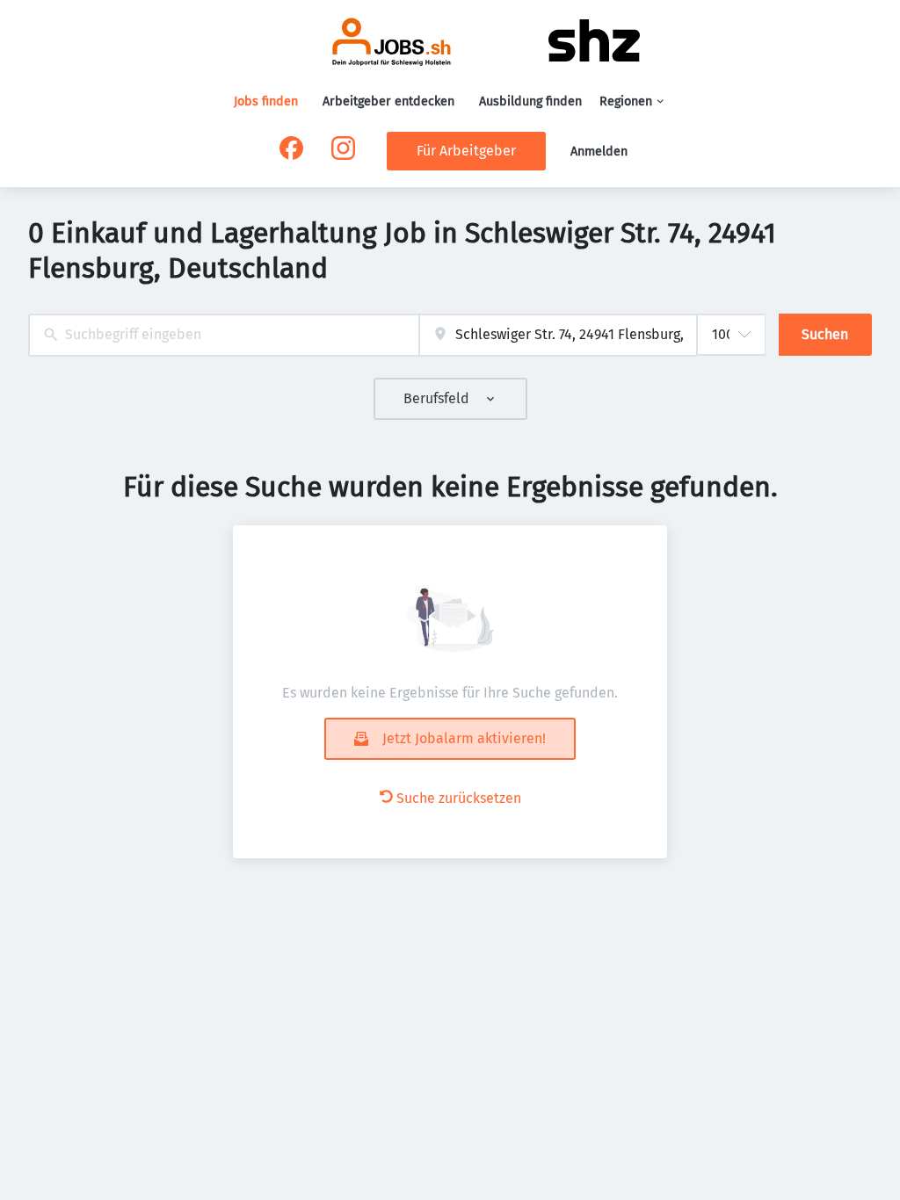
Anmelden (599, 151)
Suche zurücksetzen (458, 798)
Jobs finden (266, 101)
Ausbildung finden (530, 101)
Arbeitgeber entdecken (388, 101)
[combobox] (223, 335)
